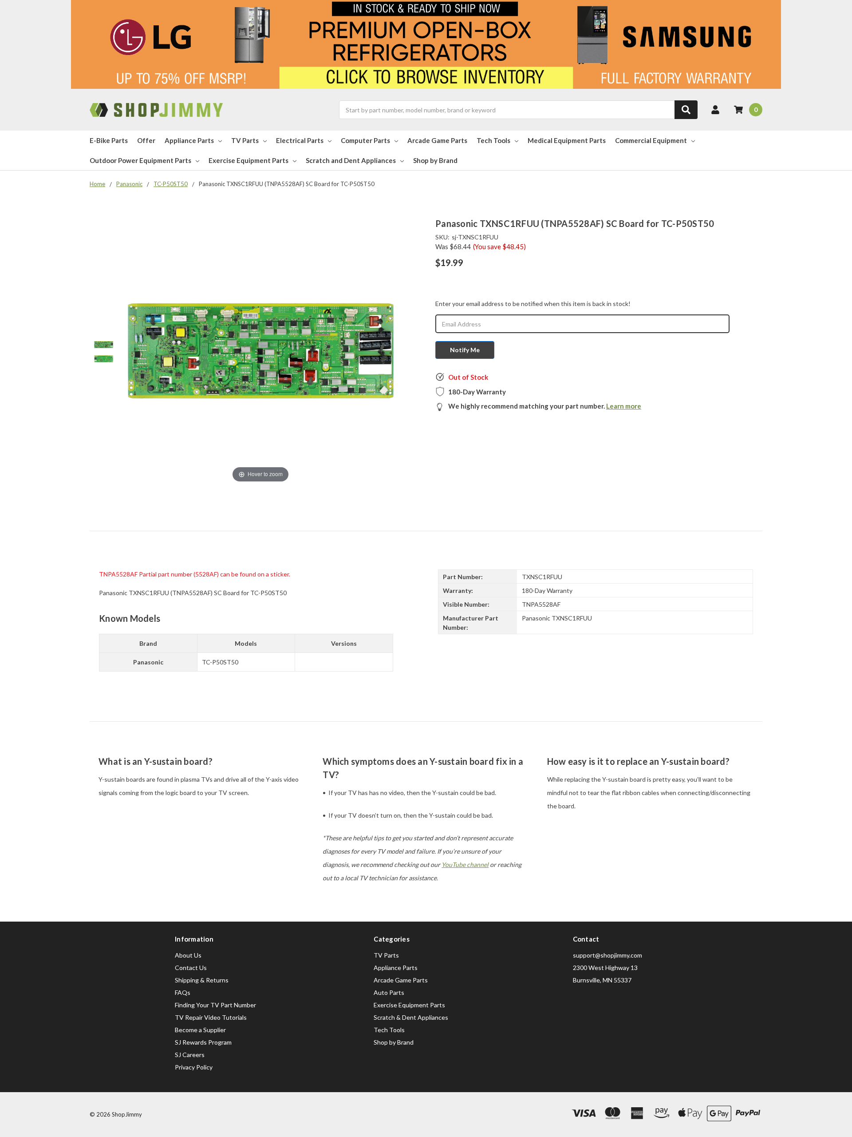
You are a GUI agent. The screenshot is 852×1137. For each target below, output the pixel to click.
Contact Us (191, 967)
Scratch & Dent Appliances (411, 1017)
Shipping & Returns (202, 980)
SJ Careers (190, 1054)
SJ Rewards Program (203, 1042)
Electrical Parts (299, 140)
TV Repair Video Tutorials (211, 1017)
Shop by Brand (435, 160)
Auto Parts (389, 992)
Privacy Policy (194, 1067)
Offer (146, 140)
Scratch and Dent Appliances (351, 160)
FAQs (182, 992)
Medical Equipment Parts (567, 140)
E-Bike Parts (109, 140)
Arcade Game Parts (437, 140)
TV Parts (245, 140)
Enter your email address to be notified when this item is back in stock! (533, 303)
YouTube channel (465, 864)
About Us (188, 955)
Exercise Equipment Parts (248, 160)
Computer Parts (365, 140)
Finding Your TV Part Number (215, 1005)
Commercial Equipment (651, 140)
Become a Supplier (200, 1030)
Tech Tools (493, 140)
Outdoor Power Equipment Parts (140, 160)
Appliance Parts (189, 140)
